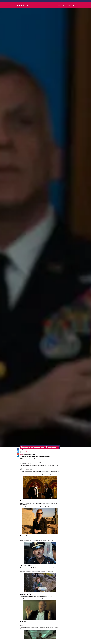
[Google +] (67, 1)
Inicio (20, 454)
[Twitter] (65, 1)
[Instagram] (70, 1)
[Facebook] (63, 1)
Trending (22, 454)
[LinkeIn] (18, 456)
